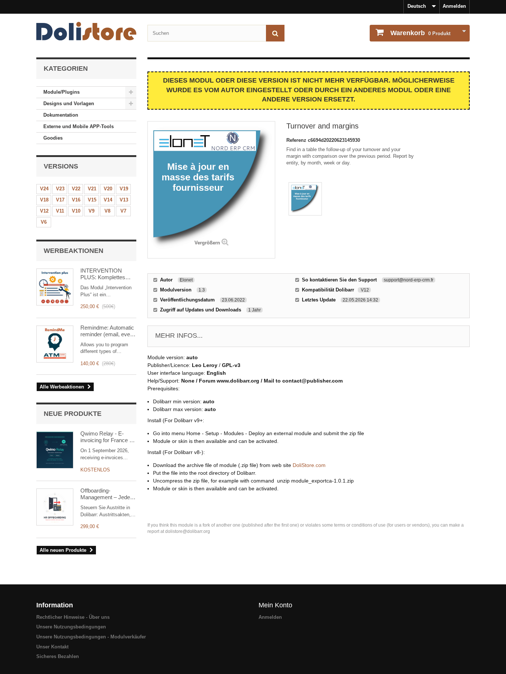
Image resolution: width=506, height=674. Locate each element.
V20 (108, 188)
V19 (124, 188)
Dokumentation (60, 115)
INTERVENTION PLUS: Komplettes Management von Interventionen (102, 274)
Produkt (420, 33)
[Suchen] (275, 33)
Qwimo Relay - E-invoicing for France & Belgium (106, 437)
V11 (60, 211)
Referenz (297, 140)
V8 (107, 211)
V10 (76, 211)
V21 (92, 188)
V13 (124, 200)
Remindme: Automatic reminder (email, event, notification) (108, 331)
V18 (44, 200)
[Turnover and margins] (305, 199)
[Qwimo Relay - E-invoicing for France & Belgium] (54, 449)
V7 (123, 211)
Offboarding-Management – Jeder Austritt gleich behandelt (106, 494)
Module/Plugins (61, 92)
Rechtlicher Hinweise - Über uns (73, 617)
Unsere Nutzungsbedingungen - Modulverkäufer (91, 637)
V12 (44, 211)
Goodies (53, 138)
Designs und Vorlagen (68, 103)
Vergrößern (207, 243)
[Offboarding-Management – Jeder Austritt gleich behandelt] (54, 506)
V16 (76, 200)
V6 (44, 222)
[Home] (86, 31)
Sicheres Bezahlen (57, 656)
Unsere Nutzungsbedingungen (71, 627)
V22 (76, 188)
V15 (92, 200)
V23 (60, 188)
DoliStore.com (309, 465)
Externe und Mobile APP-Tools (78, 126)
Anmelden (454, 6)
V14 (108, 200)
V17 (60, 200)
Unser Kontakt (52, 647)
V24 (44, 188)
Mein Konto (275, 605)
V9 (91, 211)
